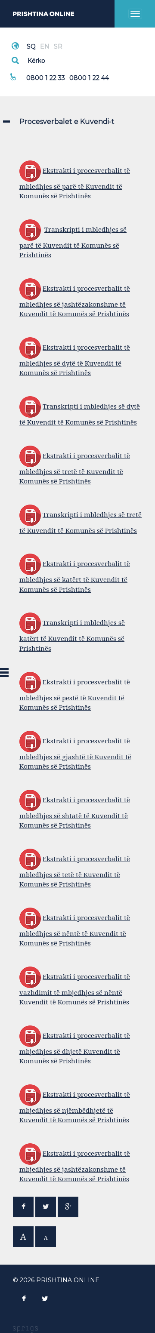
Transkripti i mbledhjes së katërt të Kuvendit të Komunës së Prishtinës (72, 635)
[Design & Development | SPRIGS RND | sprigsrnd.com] (25, 1329)
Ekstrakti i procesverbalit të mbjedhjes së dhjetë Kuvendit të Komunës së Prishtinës (74, 1048)
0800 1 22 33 (45, 78)
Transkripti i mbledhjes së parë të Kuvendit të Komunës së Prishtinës (73, 242)
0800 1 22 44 (89, 78)
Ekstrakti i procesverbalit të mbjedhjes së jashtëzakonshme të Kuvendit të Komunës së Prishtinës (74, 1166)
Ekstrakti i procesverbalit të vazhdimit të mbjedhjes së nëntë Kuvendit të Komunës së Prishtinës (74, 989)
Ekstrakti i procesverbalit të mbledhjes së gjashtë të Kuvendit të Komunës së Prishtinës (75, 753)
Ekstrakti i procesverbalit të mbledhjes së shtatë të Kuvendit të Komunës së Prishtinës (74, 812)
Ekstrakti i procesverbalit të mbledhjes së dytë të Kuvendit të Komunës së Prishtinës (74, 360)
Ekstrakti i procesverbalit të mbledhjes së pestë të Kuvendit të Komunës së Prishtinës (74, 694)
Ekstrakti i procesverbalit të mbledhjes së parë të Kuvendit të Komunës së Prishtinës (74, 183)
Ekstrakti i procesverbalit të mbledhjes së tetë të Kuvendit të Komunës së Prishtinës (74, 871)
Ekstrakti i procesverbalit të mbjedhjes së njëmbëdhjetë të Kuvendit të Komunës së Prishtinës (74, 1107)
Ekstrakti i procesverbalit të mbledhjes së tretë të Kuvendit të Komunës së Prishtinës (74, 468)
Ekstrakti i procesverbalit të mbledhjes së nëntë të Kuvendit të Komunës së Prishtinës (74, 930)
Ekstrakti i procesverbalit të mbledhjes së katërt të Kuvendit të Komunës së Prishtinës (74, 576)
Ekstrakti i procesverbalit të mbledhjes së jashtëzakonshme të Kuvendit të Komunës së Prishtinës (74, 301)
